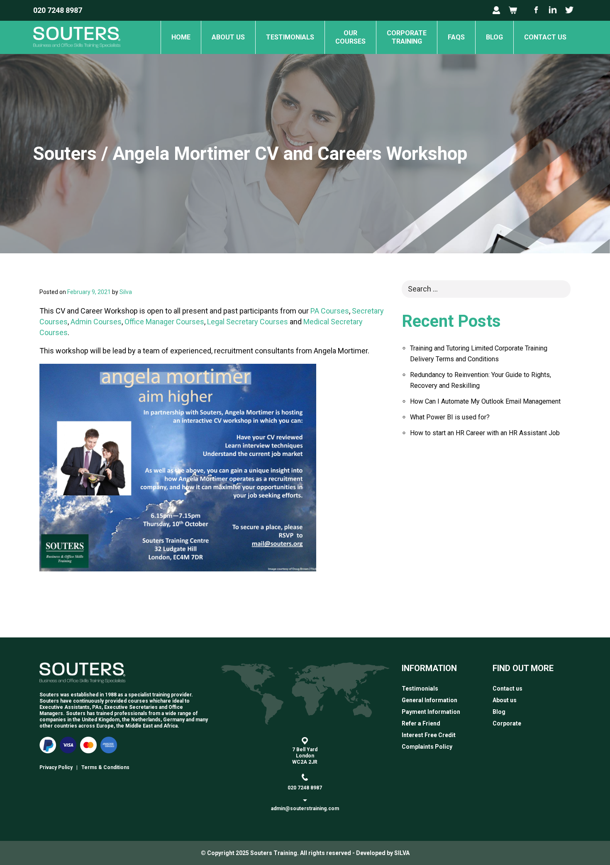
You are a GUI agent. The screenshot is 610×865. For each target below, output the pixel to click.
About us (228, 37)
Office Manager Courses (164, 321)
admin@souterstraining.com (305, 808)
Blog (494, 37)
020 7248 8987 (57, 10)
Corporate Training (407, 37)
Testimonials (290, 37)
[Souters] (76, 51)
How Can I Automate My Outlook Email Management (485, 401)
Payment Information (431, 711)
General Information (429, 700)
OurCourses (350, 37)
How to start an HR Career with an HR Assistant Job (485, 433)
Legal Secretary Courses (247, 321)
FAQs (456, 37)
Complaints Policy (427, 746)
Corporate (507, 723)
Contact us (545, 37)
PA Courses (329, 310)
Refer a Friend (421, 723)
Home (180, 37)
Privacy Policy (56, 767)
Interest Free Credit (429, 735)
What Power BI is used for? (450, 417)
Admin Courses (96, 321)
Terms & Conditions (105, 767)
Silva (126, 292)
